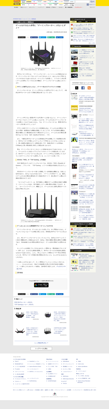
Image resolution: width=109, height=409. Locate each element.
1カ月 (92, 21)
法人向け (61, 7)
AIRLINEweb (66, 361)
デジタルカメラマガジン (20, 378)
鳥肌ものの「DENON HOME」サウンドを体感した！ (86, 69)
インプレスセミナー (34, 369)
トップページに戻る (41, 348)
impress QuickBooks (82, 366)
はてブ (43, 37)
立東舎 (49, 369)
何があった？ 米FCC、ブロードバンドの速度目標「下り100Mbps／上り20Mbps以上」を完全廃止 (82, 151)
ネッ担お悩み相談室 (19, 374)
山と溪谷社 (49, 371)
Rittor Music (49, 359)
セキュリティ (32, 7)
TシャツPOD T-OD (52, 366)
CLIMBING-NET (51, 376)
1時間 (73, 21)
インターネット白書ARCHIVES (22, 384)
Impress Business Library (35, 366)
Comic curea (81, 364)
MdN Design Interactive (68, 378)
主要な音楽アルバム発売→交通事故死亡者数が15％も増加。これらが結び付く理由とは (83, 159)
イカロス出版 (64, 359)
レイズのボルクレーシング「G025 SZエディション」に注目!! (86, 57)
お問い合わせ (30, 390)
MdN (62, 374)
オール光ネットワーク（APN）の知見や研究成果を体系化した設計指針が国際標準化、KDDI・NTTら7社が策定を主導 (86, 99)
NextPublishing (32, 381)
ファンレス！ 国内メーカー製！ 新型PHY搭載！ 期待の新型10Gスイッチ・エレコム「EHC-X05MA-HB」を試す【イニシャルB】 (83, 26)
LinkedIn (61, 37)
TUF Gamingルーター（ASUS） (24, 304)
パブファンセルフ (82, 371)
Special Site (77, 46)
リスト (27, 37)
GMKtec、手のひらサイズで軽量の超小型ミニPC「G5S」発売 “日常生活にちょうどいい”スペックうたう (84, 41)
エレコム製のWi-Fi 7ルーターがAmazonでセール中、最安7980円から (86, 166)
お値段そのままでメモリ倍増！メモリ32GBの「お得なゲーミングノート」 (86, 63)
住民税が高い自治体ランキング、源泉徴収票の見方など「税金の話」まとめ (86, 268)
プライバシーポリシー (60, 390)
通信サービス (24, 7)
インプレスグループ (77, 390)
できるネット (18, 381)
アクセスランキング (79, 19)
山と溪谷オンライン (52, 373)
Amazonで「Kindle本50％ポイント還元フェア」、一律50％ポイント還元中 (86, 176)
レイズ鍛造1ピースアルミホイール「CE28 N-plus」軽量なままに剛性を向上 (86, 51)
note (52, 37)
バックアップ (41, 7)
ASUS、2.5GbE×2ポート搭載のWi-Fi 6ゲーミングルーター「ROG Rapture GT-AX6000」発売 (32, 331)
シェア (35, 37)
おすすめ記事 (77, 250)
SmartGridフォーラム (34, 361)
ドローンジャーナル (19, 371)
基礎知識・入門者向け (51, 7)
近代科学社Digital (52, 381)
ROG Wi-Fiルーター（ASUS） (23, 302)
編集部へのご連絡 (49, 390)
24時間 (79, 21)
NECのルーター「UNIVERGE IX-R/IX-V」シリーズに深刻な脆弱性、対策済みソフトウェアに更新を (84, 33)
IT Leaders (17, 369)
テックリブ (63, 381)
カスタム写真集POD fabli (84, 378)
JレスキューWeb (67, 369)
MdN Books (65, 376)
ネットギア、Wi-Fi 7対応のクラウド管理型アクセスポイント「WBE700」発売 (86, 217)
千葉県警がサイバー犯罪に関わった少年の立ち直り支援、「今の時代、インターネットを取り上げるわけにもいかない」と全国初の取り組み (86, 197)
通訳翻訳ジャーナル (67, 366)
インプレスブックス (34, 378)
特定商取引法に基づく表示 (90, 390)
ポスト (22, 37)
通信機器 (16, 7)
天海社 (79, 361)
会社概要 (69, 390)
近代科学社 (49, 378)
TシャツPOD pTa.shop (83, 375)
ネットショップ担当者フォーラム (37, 364)
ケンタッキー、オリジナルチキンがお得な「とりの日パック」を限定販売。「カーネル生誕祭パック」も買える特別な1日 (84, 242)
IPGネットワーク (80, 373)
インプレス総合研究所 (20, 366)
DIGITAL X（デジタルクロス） (36, 371)
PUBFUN (78, 369)
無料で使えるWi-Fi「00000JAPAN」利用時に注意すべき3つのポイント (86, 256)
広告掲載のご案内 (39, 390)
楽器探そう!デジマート (53, 364)
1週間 (86, 21)
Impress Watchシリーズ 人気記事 (83, 224)
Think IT (17, 361)
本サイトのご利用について (19, 390)
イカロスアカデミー (67, 371)
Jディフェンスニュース (68, 364)
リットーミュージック (53, 361)
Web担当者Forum (19, 364)
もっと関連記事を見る (40, 343)
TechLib (65, 383)
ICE (77, 359)
